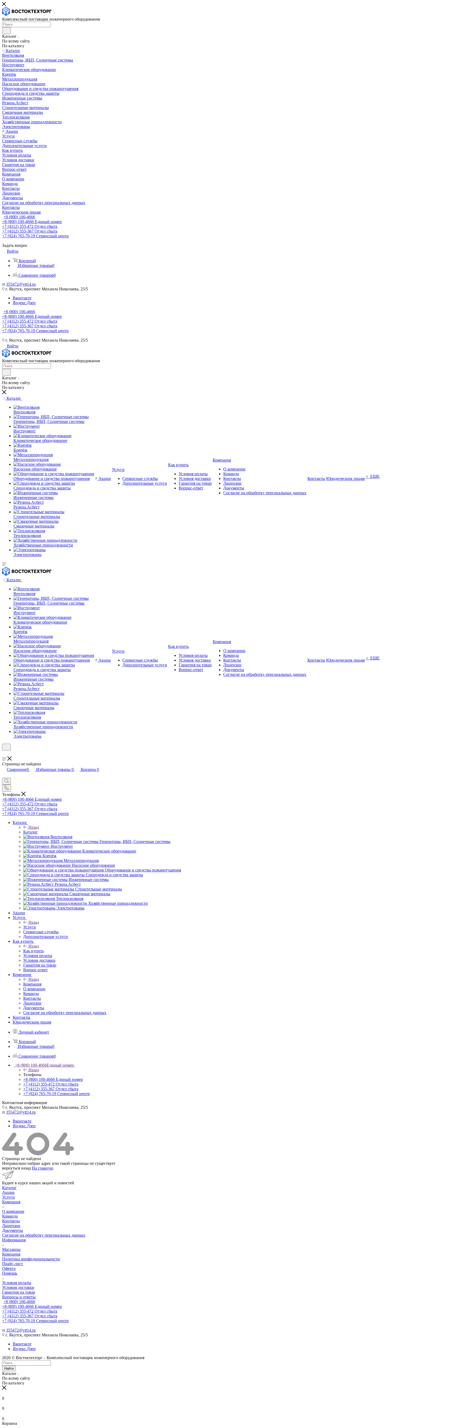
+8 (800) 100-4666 (19, 217)
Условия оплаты (16, 1282)
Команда (10, 1216)
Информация (14, 1240)
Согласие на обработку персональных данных (43, 1235)
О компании (13, 1211)
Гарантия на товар (18, 1292)
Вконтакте (22, 298)
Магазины (11, 1249)
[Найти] (6, 30)
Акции (8, 1192)
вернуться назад (16, 1168)
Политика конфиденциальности (31, 1259)
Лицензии (11, 1225)
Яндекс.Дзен (24, 302)
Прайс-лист (12, 1263)
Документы (12, 1230)
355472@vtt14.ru (21, 284)
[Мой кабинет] (4, 754)
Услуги (29, 927)
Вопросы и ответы (19, 1297)
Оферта (9, 1268)
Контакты (11, 1221)
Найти (9, 1368)
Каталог (30, 832)
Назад (33, 827)
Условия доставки (18, 1287)
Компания (32, 984)
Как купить (33, 951)
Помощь (9, 1273)
